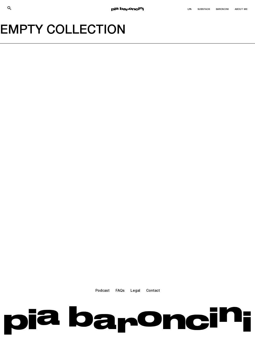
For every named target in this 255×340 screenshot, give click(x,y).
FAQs (120, 290)
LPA (189, 9)
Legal (135, 290)
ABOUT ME (241, 9)
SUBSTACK (203, 9)
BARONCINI (222, 9)
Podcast (102, 290)
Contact (153, 290)
